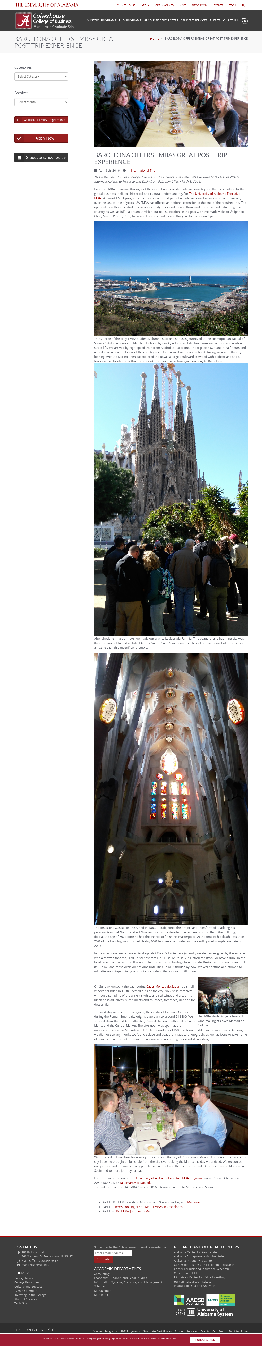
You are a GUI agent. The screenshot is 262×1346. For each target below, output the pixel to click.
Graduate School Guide (46, 157)
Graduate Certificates (161, 20)
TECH (232, 5)
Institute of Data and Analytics (194, 1286)
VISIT (183, 5)
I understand (205, 1340)
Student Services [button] (194, 20)
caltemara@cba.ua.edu (136, 1183)
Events (215, 20)
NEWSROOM (200, 5)
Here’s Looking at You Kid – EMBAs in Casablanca (148, 1207)
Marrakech (194, 1202)
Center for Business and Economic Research (204, 1265)
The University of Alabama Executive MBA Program (166, 1178)
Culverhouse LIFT (185, 1273)
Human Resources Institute (192, 1281)
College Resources (26, 1282)
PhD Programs (130, 20)
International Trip (143, 170)
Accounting (102, 1274)
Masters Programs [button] (101, 20)
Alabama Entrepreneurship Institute (199, 1256)
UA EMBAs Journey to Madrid (135, 1211)
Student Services (25, 1299)
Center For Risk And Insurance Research (201, 1269)
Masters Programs (105, 1331)
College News (23, 1278)
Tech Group (22, 1303)
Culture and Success (28, 1287)
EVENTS (218, 5)
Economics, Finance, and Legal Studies (120, 1278)
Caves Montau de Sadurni (164, 986)
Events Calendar (25, 1291)
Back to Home (238, 1331)
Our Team (230, 20)
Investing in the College (30, 1295)
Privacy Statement (148, 1338)
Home (154, 38)
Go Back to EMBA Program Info (45, 120)
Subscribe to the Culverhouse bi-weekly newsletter (130, 1247)
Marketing (101, 1295)
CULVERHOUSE (126, 5)
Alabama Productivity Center (193, 1261)
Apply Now (45, 138)
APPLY (145, 5)
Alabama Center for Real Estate (195, 1252)
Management (103, 1291)
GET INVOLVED (164, 5)
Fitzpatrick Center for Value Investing (199, 1277)
